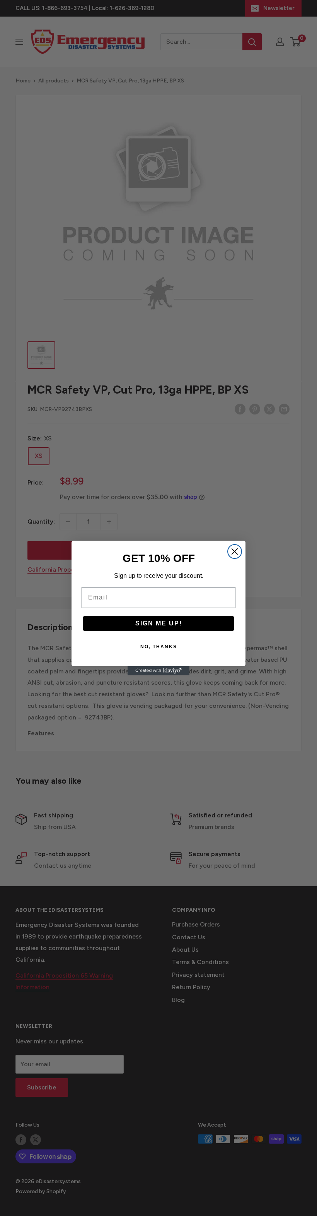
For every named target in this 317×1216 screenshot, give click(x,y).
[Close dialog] (235, 551)
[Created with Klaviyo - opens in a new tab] (158, 670)
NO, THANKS (158, 646)
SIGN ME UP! (158, 623)
